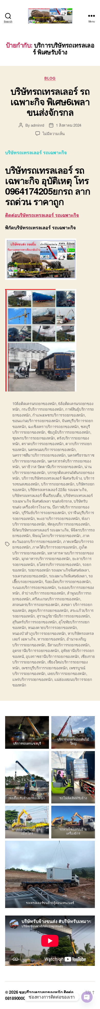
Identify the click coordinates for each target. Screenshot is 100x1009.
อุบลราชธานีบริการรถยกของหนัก (52, 656)
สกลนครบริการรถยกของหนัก (35, 604)
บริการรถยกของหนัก (57, 483)
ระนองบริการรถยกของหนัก (34, 587)
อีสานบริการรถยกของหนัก (68, 644)
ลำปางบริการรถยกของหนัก (43, 593)
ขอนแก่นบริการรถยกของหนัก (36, 420)
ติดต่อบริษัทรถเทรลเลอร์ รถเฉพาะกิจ (42, 215)
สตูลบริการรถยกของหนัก (48, 610)
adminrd (37, 125)
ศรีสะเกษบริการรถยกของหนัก (56, 598)
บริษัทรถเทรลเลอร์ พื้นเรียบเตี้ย (37, 495)
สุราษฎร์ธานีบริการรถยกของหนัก (63, 616)
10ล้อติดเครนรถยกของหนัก (34, 403)
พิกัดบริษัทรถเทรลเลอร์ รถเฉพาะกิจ (40, 529)
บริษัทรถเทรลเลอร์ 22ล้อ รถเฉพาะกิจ (57, 489)
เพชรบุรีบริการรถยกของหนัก (44, 667)
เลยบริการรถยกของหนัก (66, 673)
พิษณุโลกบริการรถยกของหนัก (56, 535)
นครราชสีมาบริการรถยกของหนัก (39, 455)
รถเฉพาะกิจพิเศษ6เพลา (67, 575)
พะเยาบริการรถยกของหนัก (58, 518)
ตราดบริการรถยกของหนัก (43, 443)
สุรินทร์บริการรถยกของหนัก (34, 621)
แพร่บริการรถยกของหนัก (32, 679)
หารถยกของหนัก (50, 639)
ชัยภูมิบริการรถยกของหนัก (68, 432)
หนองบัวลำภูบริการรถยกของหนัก (39, 633)
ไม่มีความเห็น (54, 133)
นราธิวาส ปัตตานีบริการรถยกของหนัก (52, 466)
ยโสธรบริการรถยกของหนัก (59, 564)
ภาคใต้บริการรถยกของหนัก (54, 547)
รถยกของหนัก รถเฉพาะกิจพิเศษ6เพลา (58, 570)
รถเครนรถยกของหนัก (29, 575)
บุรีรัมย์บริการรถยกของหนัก (44, 512)
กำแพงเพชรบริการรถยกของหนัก (58, 415)
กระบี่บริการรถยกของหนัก (42, 409)
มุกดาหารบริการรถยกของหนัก (46, 558)
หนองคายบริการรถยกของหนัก (52, 627)
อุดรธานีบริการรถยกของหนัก (35, 650)
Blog (49, 78)
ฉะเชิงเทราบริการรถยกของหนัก (53, 426)
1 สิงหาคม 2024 (68, 125)
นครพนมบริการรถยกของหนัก (52, 449)
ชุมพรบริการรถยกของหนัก (33, 438)
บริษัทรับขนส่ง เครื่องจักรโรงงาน (50, 503)
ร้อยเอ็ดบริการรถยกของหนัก (68, 581)
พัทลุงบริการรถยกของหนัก (68, 524)
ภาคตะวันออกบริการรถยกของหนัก (50, 538)
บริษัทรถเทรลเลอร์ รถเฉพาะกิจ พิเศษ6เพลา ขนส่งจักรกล (50, 101)
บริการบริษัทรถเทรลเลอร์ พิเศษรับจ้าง (52, 478)
